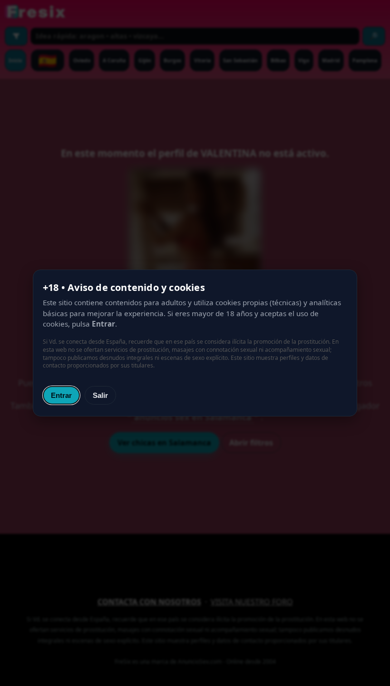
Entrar (61, 395)
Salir (100, 395)
